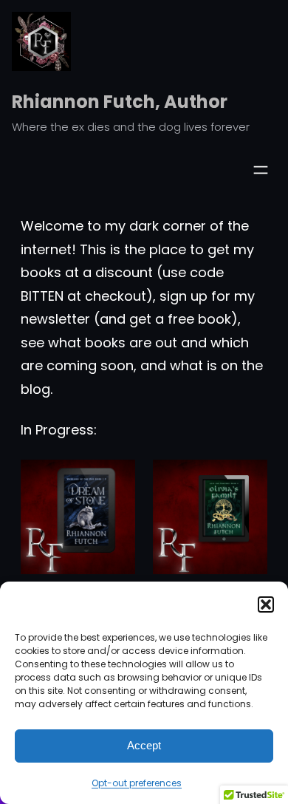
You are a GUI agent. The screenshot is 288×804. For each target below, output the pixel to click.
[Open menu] (260, 169)
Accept (144, 745)
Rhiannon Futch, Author (119, 101)
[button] (265, 604)
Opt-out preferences (137, 783)
